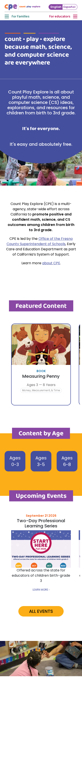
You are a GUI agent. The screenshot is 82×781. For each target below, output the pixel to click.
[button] (17, 17)
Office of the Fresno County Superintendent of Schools (40, 241)
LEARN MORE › (41, 589)
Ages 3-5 (41, 461)
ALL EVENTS (41, 611)
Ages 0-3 (15, 461)
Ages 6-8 (67, 461)
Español (69, 7)
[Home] (24, 6)
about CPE (51, 263)
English (56, 7)
